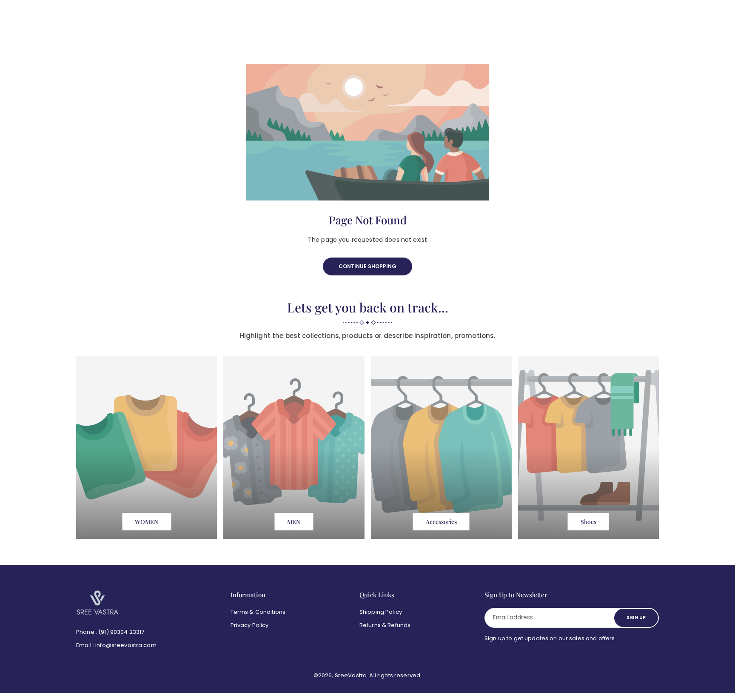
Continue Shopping (367, 266)
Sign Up (636, 617)
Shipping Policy (380, 612)
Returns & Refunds (384, 625)
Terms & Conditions (258, 612)
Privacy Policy (250, 625)
